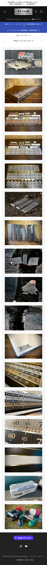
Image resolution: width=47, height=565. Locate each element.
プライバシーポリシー (37, 556)
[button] (4, 11)
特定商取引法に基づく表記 (24, 560)
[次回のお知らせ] (42, 3)
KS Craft (11, 556)
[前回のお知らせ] (4, 3)
